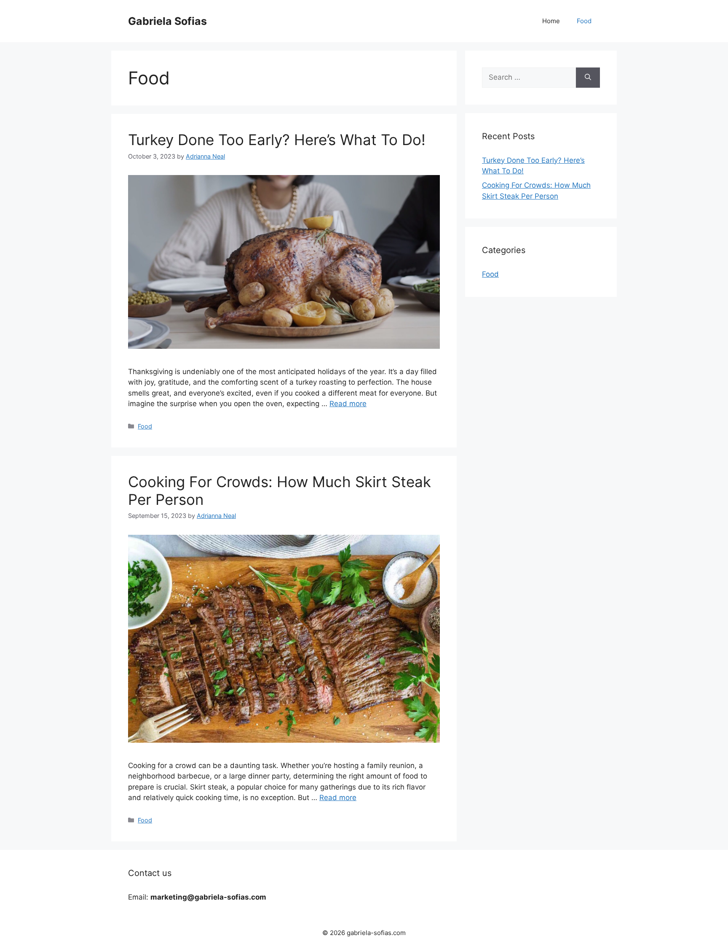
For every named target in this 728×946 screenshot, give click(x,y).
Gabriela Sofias (167, 21)
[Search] (588, 77)
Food (584, 21)
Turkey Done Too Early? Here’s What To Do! (277, 139)
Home (551, 21)
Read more (348, 403)
